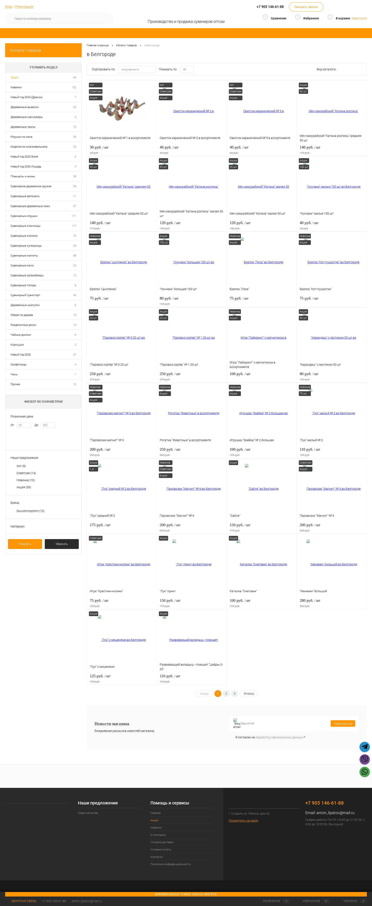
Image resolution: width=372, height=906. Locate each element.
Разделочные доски (23, 324)
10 (74, 324)
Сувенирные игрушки (24, 216)
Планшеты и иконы (23, 176)
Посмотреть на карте (243, 820)
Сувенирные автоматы (25, 196)
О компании (158, 834)
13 (74, 384)
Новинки (16, 87)
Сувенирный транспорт (25, 295)
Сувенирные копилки (24, 235)
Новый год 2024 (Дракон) (26, 97)
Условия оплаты (160, 849)
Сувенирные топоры (23, 285)
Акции (14, 77)
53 (74, 136)
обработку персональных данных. (280, 737)
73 (74, 126)
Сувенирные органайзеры (27, 275)
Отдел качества (88, 813)
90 (74, 245)
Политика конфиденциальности (170, 864)
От (12, 425)
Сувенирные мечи (22, 265)
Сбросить (62, 544)
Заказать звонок (306, 7)
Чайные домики (21, 334)
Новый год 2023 (21, 354)
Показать (25, 544)
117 (74, 225)
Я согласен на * (270, 737)
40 (74, 295)
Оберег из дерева (22, 315)
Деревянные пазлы (23, 126)
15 (74, 315)
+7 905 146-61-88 (54, 901)
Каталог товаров (25, 50)
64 (74, 77)
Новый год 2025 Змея (24, 156)
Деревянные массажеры (27, 117)
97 (74, 206)
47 (74, 354)
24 (74, 265)
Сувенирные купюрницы (26, 245)
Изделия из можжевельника (29, 146)
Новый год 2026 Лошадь (26, 166)
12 (74, 275)
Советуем (26, 473)
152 (74, 87)
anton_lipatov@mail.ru (335, 812)
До (36, 425)
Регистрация (24, 6)
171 (74, 216)
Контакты (156, 856)
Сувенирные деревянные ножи (30, 206)
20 (74, 107)
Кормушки (17, 344)
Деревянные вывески (25, 107)
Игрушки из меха (21, 136)
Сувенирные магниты (24, 255)
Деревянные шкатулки (25, 305)
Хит (21, 466)
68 (74, 255)
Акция (24, 487)
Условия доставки (162, 842)
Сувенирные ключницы (25, 225)
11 (74, 196)
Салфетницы (19, 364)
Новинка (26, 480)
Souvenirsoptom (31, 511)
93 (74, 186)
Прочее (15, 384)
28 (74, 176)
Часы (14, 374)
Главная (155, 813)
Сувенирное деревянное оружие (31, 186)
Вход (8, 6)
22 (74, 146)
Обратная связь (23, 901)
